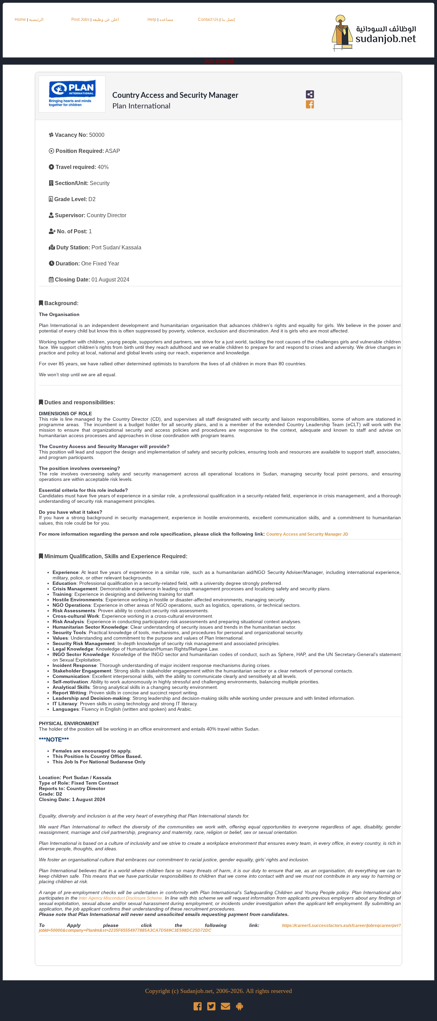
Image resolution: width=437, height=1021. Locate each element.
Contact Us (209, 19)
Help (151, 19)
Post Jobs (80, 19)
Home (20, 19)
